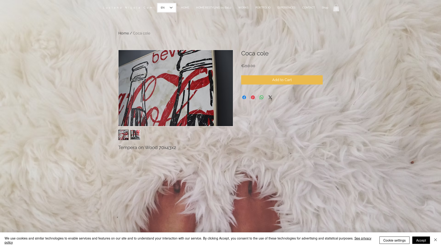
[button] (336, 7)
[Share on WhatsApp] (261, 97)
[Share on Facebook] (244, 97)
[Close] (435, 240)
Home (123, 33)
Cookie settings (394, 240)
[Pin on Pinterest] (253, 97)
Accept (421, 240)
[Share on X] (270, 97)
